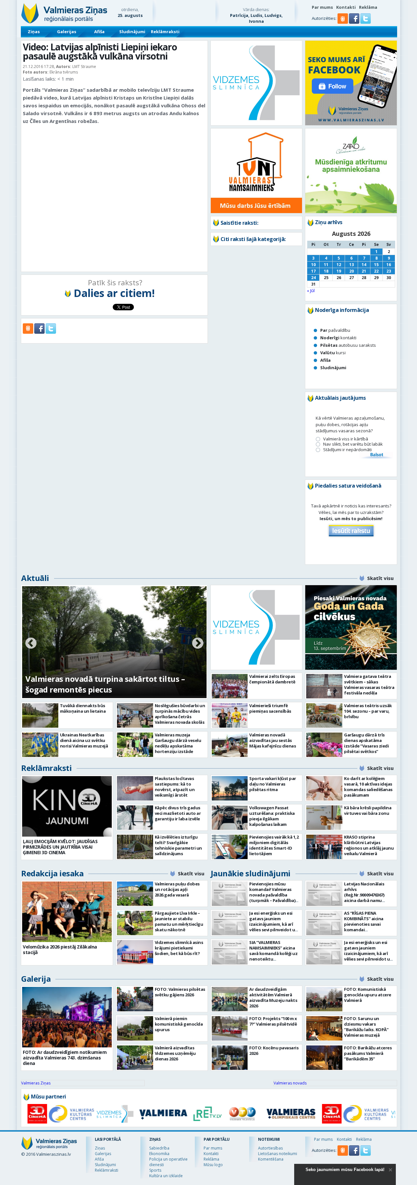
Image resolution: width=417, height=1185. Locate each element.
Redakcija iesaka (52, 873)
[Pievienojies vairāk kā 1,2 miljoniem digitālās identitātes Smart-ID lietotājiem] (230, 847)
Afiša (99, 31)
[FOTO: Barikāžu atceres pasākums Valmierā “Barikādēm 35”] (324, 1057)
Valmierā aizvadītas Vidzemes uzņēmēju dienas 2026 (175, 1053)
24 (313, 277)
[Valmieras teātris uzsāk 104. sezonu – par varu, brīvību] (324, 715)
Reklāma (368, 7)
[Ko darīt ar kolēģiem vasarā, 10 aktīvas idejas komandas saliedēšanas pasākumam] (324, 788)
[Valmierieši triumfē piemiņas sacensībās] (230, 715)
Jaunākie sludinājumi (251, 873)
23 (388, 271)
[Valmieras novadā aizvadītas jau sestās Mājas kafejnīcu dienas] (230, 745)
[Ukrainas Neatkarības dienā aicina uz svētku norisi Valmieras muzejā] (40, 745)
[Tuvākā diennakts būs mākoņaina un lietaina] (40, 715)
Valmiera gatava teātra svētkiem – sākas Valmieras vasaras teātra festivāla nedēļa (369, 684)
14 (364, 264)
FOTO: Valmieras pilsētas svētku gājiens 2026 (180, 992)
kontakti (338, 338)
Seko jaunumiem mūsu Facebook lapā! (345, 1169)
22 (376, 271)
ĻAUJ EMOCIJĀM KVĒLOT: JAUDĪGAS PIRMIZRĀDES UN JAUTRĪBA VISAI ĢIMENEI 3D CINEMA (60, 846)
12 (339, 264)
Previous (30, 643)
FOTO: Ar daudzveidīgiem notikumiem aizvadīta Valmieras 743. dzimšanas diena (65, 1057)
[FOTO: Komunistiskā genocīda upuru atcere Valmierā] (324, 999)
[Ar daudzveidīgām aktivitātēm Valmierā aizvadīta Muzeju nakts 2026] (230, 999)
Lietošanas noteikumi (277, 1153)
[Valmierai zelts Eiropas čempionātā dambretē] (230, 686)
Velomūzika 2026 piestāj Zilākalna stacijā (60, 949)
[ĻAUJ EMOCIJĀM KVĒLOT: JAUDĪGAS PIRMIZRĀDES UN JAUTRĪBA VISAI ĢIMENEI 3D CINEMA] (67, 806)
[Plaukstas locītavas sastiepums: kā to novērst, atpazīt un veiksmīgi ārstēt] (135, 788)
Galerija (35, 978)
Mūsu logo (213, 1164)
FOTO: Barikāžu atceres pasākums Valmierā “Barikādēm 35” (368, 1053)
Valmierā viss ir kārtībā (345, 439)
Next (197, 643)
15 (376, 264)
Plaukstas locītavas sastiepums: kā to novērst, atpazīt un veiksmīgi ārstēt (175, 786)
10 (313, 264)
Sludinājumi (132, 31)
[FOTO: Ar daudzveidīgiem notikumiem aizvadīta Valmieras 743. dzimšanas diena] (67, 1017)
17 (313, 271)
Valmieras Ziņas (35, 1083)
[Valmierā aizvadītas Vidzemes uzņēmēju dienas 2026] (135, 1057)
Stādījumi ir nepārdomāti (347, 449)
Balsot (376, 455)
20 (351, 271)
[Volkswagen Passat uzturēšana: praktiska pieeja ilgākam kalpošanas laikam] (230, 817)
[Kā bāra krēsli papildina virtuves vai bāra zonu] (324, 817)
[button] (354, 22)
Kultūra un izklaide (166, 1175)
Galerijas (66, 31)
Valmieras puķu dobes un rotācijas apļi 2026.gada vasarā (177, 889)
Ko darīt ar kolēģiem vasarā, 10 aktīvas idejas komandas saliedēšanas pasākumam (368, 786)
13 (351, 264)
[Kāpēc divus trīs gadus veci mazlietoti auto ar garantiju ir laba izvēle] (135, 817)
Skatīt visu (380, 578)
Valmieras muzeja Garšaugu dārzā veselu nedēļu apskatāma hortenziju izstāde (178, 743)
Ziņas (34, 31)
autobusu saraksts (348, 345)
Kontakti (346, 7)
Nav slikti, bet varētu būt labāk (353, 444)
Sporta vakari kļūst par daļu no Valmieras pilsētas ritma (272, 783)
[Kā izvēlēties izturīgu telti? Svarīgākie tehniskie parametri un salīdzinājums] (135, 847)
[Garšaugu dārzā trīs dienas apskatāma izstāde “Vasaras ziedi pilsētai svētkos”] (324, 745)
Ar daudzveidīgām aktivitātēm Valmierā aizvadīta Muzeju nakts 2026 (273, 997)
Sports (155, 1170)
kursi (333, 353)
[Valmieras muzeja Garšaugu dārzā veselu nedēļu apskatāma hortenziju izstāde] (135, 745)
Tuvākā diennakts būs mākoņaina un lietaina (83, 708)
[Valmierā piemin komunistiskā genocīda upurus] (135, 1028)
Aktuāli (35, 577)
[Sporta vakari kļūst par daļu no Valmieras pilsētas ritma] (230, 788)
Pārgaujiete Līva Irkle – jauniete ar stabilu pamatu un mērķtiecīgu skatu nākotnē (179, 921)
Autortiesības (270, 1148)
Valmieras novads (290, 1083)
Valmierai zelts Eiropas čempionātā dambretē (272, 679)
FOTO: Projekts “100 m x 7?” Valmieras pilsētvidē (273, 1021)
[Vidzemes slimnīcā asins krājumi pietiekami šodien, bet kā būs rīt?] (135, 952)
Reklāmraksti (165, 31)
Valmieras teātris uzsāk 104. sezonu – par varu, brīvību (368, 711)
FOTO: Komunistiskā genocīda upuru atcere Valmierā (367, 994)
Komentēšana (270, 1159)
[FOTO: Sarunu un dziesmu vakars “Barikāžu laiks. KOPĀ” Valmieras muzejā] (324, 1028)
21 (364, 271)
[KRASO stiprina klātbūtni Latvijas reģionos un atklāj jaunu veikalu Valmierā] (324, 847)
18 (326, 271)
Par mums (322, 7)
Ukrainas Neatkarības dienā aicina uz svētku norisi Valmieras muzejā (84, 740)
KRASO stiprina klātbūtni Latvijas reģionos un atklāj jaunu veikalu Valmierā (369, 845)
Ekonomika (159, 1153)
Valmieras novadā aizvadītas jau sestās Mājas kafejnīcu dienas (272, 740)
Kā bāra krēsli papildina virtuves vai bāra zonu (367, 810)
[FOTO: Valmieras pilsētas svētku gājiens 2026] (135, 999)
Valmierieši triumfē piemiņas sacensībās (270, 708)
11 (326, 264)
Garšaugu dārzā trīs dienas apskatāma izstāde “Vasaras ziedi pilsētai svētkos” (366, 743)
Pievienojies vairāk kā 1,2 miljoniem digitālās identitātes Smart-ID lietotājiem (273, 845)
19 (339, 271)
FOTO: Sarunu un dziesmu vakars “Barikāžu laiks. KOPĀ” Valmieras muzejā (366, 1027)
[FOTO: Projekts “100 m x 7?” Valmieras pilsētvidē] (230, 1028)
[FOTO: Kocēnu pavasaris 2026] (230, 1057)
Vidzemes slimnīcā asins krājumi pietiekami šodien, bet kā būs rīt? (179, 947)
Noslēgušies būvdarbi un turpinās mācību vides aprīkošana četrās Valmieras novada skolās (180, 714)
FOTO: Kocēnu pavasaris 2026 (273, 1050)
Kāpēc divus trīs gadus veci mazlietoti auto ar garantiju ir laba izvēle (178, 813)
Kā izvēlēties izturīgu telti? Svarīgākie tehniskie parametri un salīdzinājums (178, 845)
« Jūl (311, 290)
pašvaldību (335, 330)
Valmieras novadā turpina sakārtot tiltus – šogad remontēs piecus (105, 684)
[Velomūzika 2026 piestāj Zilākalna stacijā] (67, 912)
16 (388, 264)
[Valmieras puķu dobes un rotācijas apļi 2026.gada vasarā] (135, 894)
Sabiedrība (159, 1148)
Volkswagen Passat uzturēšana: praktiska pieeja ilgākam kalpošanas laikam (272, 816)
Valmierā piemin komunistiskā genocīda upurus (179, 1024)
